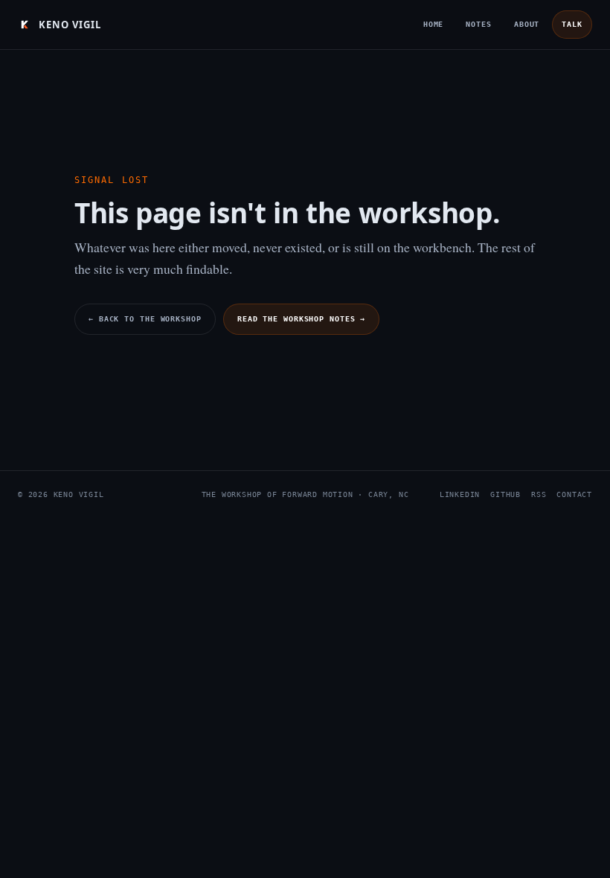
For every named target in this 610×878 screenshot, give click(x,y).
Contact (574, 494)
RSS (538, 494)
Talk (572, 24)
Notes (479, 24)
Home (433, 24)
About (527, 24)
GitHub (505, 494)
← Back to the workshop (145, 319)
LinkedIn (460, 494)
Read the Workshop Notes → (301, 319)
